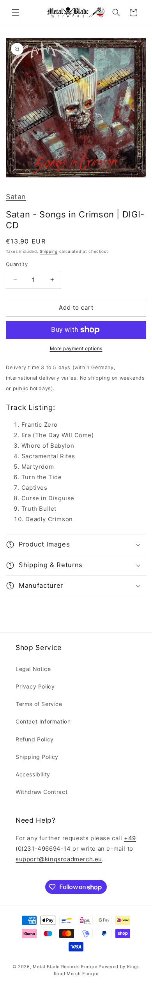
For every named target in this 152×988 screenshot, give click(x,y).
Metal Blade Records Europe (65, 966)
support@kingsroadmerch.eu (59, 859)
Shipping (49, 251)
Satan (16, 197)
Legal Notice (33, 669)
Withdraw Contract (41, 791)
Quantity (17, 264)
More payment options (76, 348)
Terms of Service (39, 704)
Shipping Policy (37, 756)
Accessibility (33, 774)
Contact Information (43, 721)
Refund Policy (35, 739)
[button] (15, 12)
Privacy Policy (35, 686)
